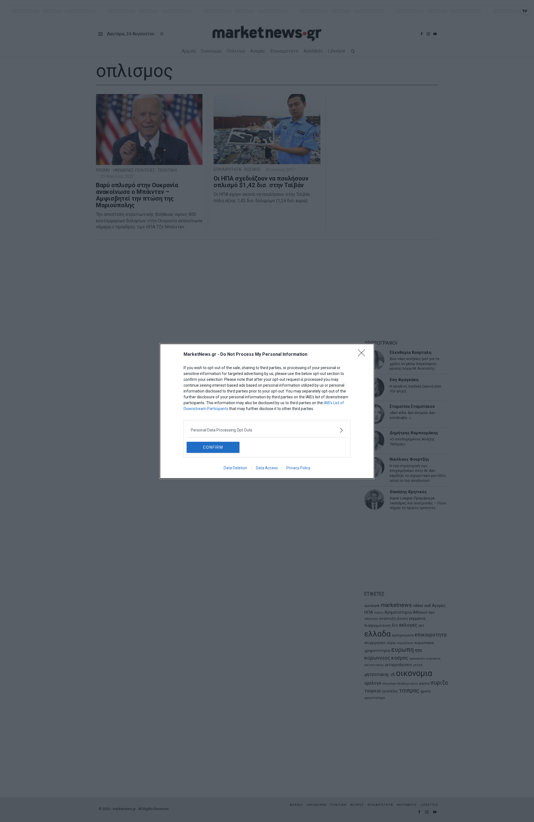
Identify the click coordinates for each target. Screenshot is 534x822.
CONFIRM (213, 447)
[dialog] (267, 411)
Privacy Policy (298, 468)
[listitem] (267, 430)
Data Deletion (235, 468)
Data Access (267, 468)
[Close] (363, 354)
